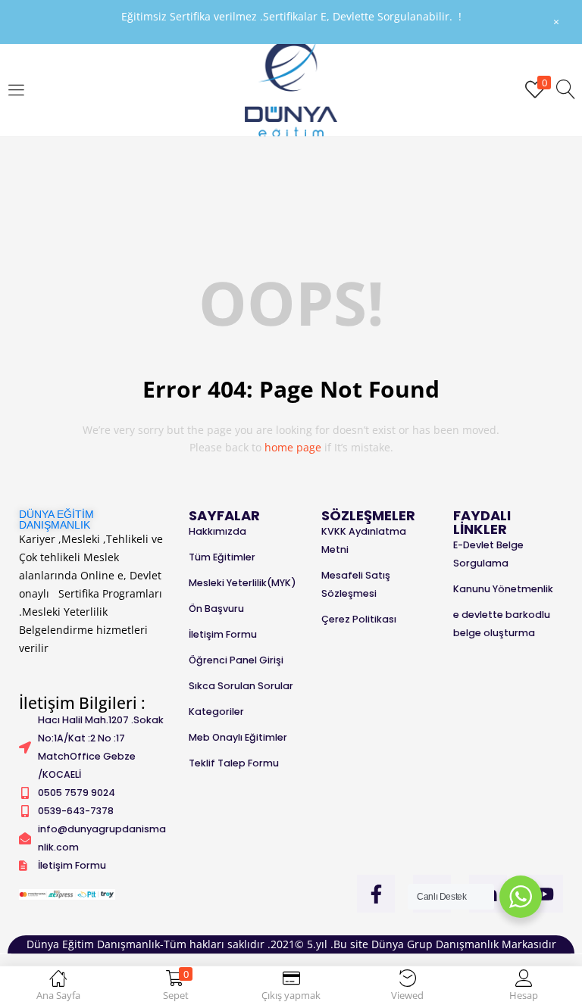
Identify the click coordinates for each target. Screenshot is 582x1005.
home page (292, 447)
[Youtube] (544, 894)
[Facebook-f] (376, 894)
